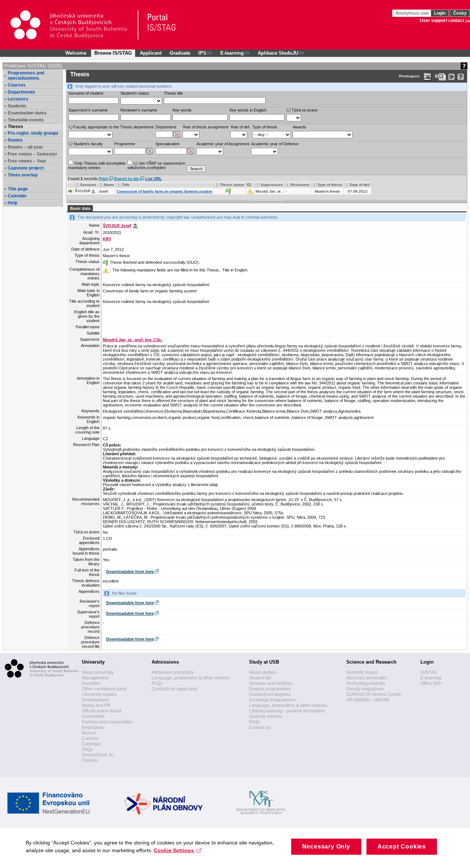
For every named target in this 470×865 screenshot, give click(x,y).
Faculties (91, 683)
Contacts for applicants (174, 688)
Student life (260, 677)
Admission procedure (173, 672)
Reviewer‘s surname (138, 110)
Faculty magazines (365, 688)
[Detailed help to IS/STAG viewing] (460, 77)
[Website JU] (74, 25)
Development (95, 699)
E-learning (430, 677)
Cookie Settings (174, 850)
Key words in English (248, 110)
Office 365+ (431, 683)
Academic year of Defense (275, 144)
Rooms (15, 140)
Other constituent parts (104, 688)
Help (12, 202)
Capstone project (26, 168)
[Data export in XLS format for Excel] (427, 77)
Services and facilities (270, 683)
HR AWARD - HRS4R (367, 699)
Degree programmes (269, 688)
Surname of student (85, 93)
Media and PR (96, 705)
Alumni (89, 733)
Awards (299, 127)
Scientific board (361, 672)
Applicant (151, 53)
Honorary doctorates (366, 677)
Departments (21, 92)
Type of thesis (264, 127)
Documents (93, 716)
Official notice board (102, 710)
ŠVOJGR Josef (117, 225)
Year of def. (240, 127)
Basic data (80, 208)
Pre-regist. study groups (33, 133)
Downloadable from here (130, 571)
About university (98, 672)
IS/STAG (428, 672)
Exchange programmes (272, 699)
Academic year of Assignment (222, 144)
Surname (88, 185)
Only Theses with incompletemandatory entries (97, 165)
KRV (107, 239)
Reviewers (300, 185)
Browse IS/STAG (113, 53)
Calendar (17, 195)
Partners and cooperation (107, 722)
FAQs (87, 749)
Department (165, 127)
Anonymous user (412, 13)
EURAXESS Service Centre (373, 694)
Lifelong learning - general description (287, 710)
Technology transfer (366, 683)
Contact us (259, 727)
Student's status (134, 93)
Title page (18, 188)
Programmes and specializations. (26, 75)
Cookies (90, 760)
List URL (153, 178)
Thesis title (173, 93)
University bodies (99, 694)
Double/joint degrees (270, 694)
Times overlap (22, 175)
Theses (15, 126)
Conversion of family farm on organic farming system (164, 191)
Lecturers (18, 99)
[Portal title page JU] (158, 25)
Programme (124, 144)
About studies (262, 672)
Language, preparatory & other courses (191, 677)
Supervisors (272, 185)
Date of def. (360, 185)
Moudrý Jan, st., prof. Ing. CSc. (132, 339)
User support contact (442, 20)
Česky (460, 13)
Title (126, 185)
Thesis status (232, 185)
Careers (90, 738)
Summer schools (265, 716)
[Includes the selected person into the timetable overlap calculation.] (93, 191)
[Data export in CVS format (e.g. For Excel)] (440, 77)
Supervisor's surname (88, 110)
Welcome (75, 53)
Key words (182, 110)
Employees (93, 727)
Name (109, 185)
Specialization (167, 144)
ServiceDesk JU (98, 755)
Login (439, 13)
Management (95, 677)
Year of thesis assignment (205, 127)
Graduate (180, 53)
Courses (17, 85)
